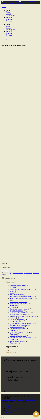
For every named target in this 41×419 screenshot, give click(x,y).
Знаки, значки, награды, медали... (21, 289)
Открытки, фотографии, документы (22, 323)
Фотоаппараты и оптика (18, 286)
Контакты (9, 21)
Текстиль (13, 334)
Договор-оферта (29, 400)
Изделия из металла (16, 273)
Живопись (13, 305)
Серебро (12, 330)
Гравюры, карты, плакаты (18, 302)
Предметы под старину (17, 328)
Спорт (12, 293)
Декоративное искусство (18, 303)
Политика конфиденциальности (13, 400)
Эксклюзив (13, 343)
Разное (12, 339)
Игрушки (13, 307)
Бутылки (13, 287)
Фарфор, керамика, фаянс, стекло (21, 337)
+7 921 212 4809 (7, 3)
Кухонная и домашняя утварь (20, 312)
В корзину (6, 271)
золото (12, 291)
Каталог (8, 12)
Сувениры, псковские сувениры (21, 332)
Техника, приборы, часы (18, 336)
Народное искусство (17, 320)
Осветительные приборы (18, 325)
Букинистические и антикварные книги (23, 298)
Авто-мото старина (16, 294)
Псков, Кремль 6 (18, 3)
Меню (4, 7)
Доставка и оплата (9, 18)
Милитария (14, 321)
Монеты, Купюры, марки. (18, 314)
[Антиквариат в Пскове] (19, 1)
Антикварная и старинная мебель (21, 296)
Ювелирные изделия (17, 341)
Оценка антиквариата (10, 14)
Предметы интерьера (17, 327)
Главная (8, 10)
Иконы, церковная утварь (18, 309)
